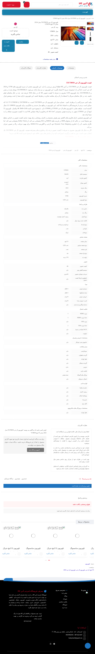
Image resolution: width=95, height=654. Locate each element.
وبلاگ (65, 596)
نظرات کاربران (41, 68)
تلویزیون (88, 18)
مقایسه (21, 41)
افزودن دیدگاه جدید (34, 450)
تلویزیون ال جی (67, 150)
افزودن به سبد (85, 554)
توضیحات (71, 68)
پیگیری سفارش (63, 601)
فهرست (85, 12)
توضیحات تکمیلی (57, 68)
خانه (93, 18)
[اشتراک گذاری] (76, 43)
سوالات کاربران (26, 68)
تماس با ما (64, 593)
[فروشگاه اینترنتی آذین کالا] (83, 4)
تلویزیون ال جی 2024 (54, 150)
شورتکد (65, 599)
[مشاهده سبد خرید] (27, 4)
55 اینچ (83, 150)
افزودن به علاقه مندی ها (7, 45)
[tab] (71, 68)
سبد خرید (64, 607)
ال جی (76, 150)
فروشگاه (64, 604)
